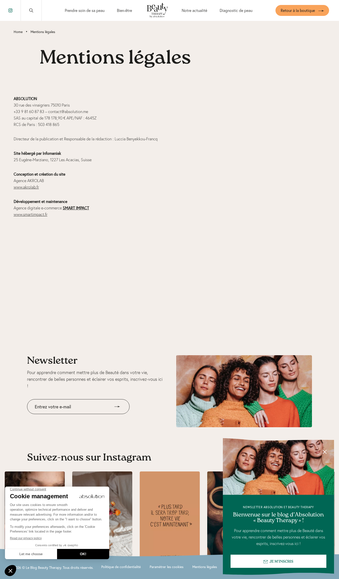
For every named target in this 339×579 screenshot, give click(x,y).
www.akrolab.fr (26, 187)
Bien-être (124, 10)
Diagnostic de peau (236, 10)
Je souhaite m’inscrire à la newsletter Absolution (68, 417)
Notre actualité (194, 10)
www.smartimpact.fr (30, 214)
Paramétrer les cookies (166, 566)
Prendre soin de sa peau (84, 10)
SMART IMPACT (76, 207)
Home (18, 31)
